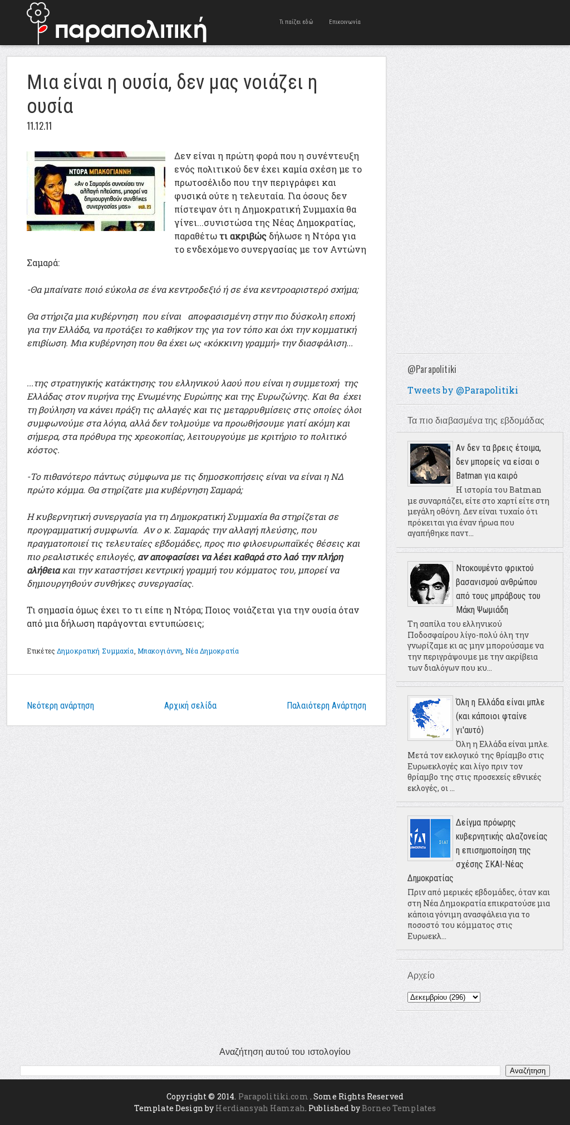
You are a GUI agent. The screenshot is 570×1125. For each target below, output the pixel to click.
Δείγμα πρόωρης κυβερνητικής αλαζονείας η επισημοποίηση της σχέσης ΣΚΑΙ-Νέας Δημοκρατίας (477, 850)
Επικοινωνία (345, 22)
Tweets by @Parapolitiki (462, 390)
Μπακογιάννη (159, 650)
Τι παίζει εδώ (296, 22)
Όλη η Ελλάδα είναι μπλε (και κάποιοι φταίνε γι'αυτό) (500, 716)
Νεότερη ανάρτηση (60, 705)
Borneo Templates (399, 1108)
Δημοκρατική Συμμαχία (95, 650)
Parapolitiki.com (273, 1096)
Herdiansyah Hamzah (260, 1108)
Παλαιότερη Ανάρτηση (326, 705)
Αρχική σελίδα (190, 705)
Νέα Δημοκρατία (212, 650)
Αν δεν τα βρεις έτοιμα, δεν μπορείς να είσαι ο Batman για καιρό (498, 462)
